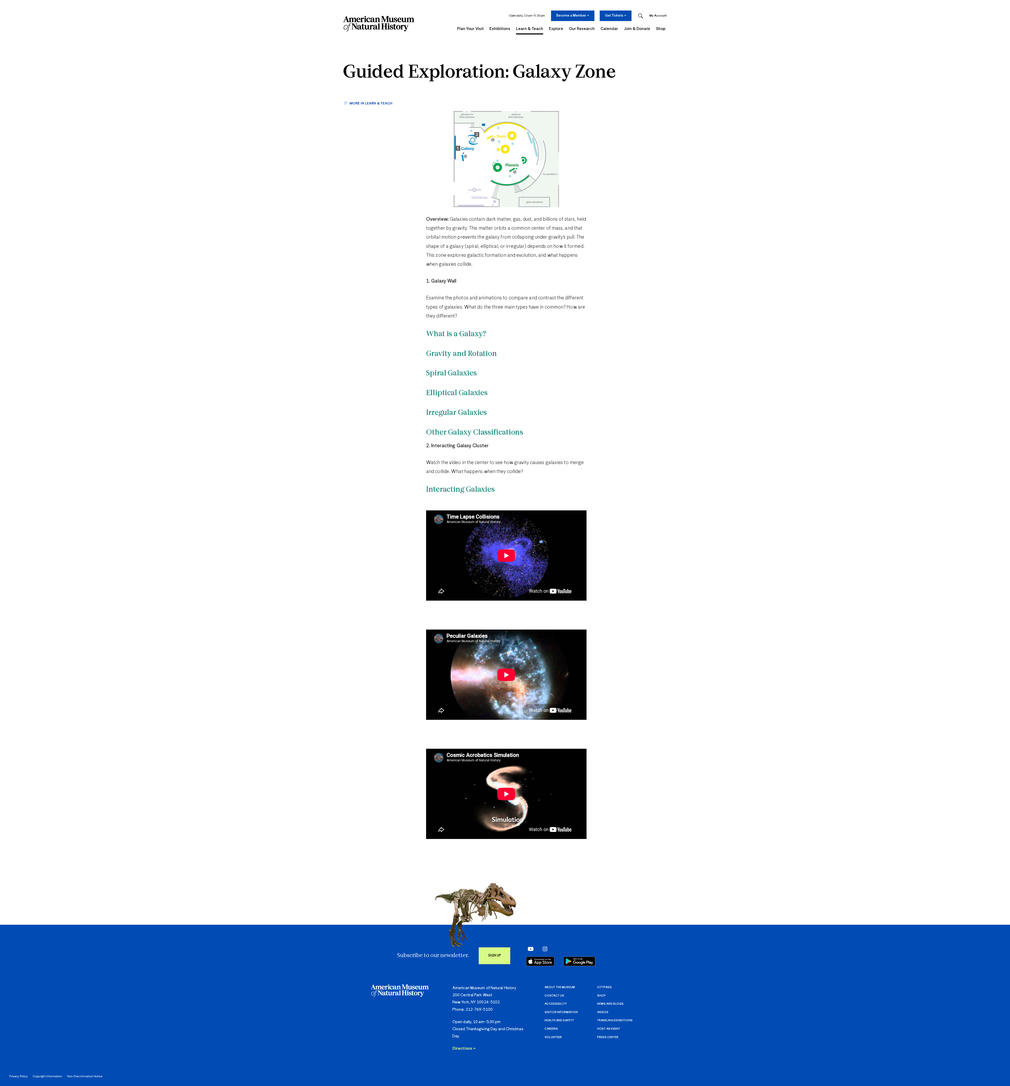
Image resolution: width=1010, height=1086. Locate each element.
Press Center (607, 1037)
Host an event (608, 1028)
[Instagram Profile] (543, 949)
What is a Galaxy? (456, 334)
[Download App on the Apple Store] (540, 961)
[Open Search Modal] (640, 16)
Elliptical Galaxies (457, 393)
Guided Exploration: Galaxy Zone (479, 72)
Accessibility (555, 1003)
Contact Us (554, 995)
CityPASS (604, 987)
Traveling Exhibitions (615, 1020)
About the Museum (559, 987)
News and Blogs (610, 1003)
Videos (602, 1012)
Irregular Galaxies (456, 413)
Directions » (464, 1048)
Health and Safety (559, 1020)
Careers (551, 1028)
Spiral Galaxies (451, 373)
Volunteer (553, 1037)
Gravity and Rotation (461, 354)
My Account (658, 15)
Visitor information (561, 1012)
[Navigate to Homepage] (378, 23)
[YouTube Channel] (529, 949)
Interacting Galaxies (460, 489)
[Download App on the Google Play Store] (579, 961)
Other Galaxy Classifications (474, 432)
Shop (601, 995)
